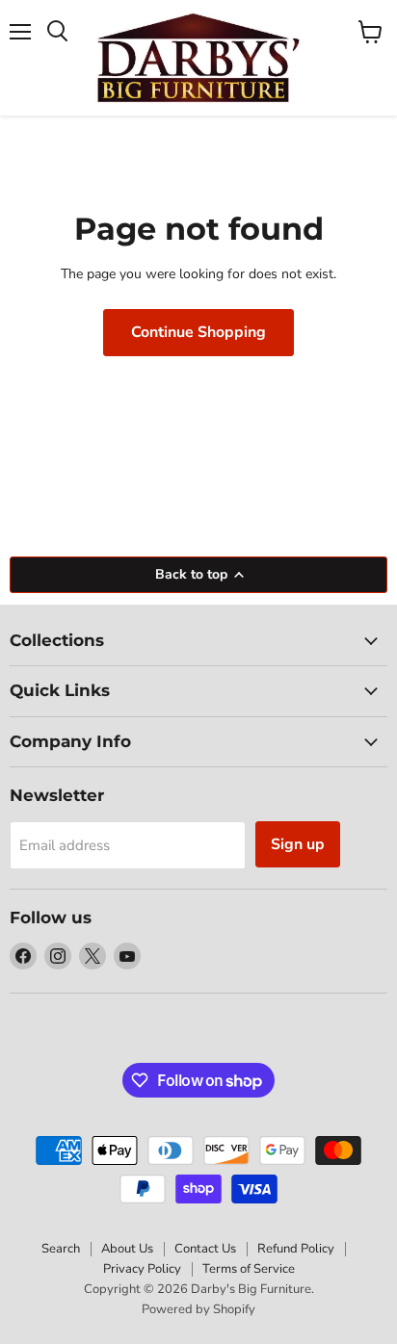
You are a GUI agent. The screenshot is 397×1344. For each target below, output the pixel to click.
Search (60, 1248)
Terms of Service (248, 1269)
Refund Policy (295, 1248)
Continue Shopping (198, 332)
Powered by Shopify (198, 1309)
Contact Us (205, 1248)
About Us (127, 1248)
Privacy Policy (142, 1269)
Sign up (298, 844)
